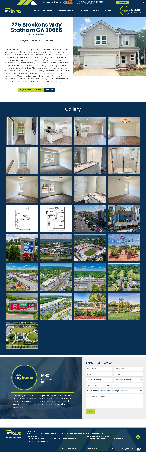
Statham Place (38, 34)
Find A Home (47, 10)
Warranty (109, 10)
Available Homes (55, 439)
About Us (35, 10)
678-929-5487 (15, 437)
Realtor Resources (74, 434)
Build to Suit (101, 439)
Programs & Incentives (66, 10)
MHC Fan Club (60, 434)
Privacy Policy (131, 449)
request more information (30, 90)
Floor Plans (42, 439)
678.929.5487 (47, 380)
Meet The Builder (32, 434)
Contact (97, 10)
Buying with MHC (47, 434)
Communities (31, 439)
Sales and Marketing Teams (93, 434)
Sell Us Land (84, 10)
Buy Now (49, 90)
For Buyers (91, 439)
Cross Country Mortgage (73, 439)
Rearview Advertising (119, 449)
